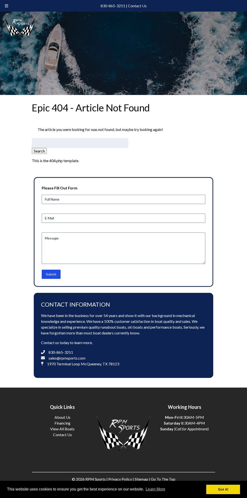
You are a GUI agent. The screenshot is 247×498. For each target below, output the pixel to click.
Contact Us (137, 5)
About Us (62, 417)
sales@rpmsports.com (66, 358)
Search (39, 151)
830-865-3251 (113, 5)
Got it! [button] (223, 489)
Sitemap (141, 479)
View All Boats (62, 428)
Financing (62, 423)
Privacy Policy (120, 479)
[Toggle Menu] (6, 6)
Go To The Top (163, 479)
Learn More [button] (155, 489)
